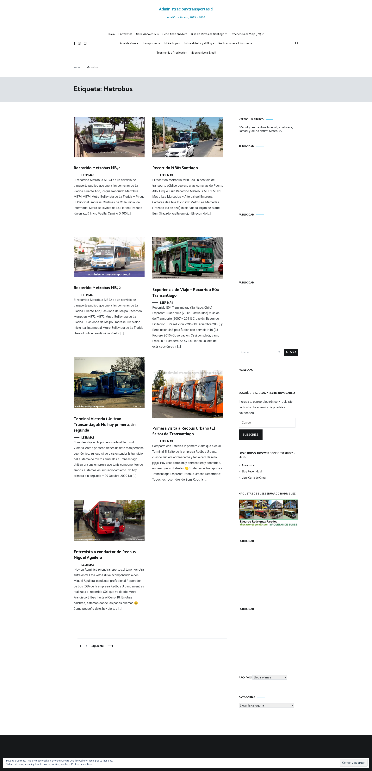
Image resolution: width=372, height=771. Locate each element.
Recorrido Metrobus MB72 (97, 288)
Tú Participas (172, 43)
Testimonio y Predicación (172, 52)
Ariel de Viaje (128, 43)
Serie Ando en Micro (175, 34)
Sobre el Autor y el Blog (198, 43)
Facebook (246, 370)
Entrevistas (125, 34)
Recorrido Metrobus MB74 (97, 168)
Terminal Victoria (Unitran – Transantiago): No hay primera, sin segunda (105, 425)
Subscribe (251, 434)
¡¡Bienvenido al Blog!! (203, 52)
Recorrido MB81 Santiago (175, 168)
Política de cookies (81, 764)
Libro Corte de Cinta (254, 477)
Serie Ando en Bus (147, 34)
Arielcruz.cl (248, 465)
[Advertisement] (268, 177)
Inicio (111, 34)
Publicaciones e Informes (234, 43)
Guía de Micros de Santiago (207, 34)
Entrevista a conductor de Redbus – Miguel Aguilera (106, 555)
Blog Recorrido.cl (252, 471)
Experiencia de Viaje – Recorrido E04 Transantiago (185, 293)
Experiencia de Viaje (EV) (246, 34)
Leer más (87, 175)
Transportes (149, 43)
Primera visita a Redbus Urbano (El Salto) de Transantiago (183, 431)
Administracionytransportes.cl (186, 9)
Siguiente (97, 645)
